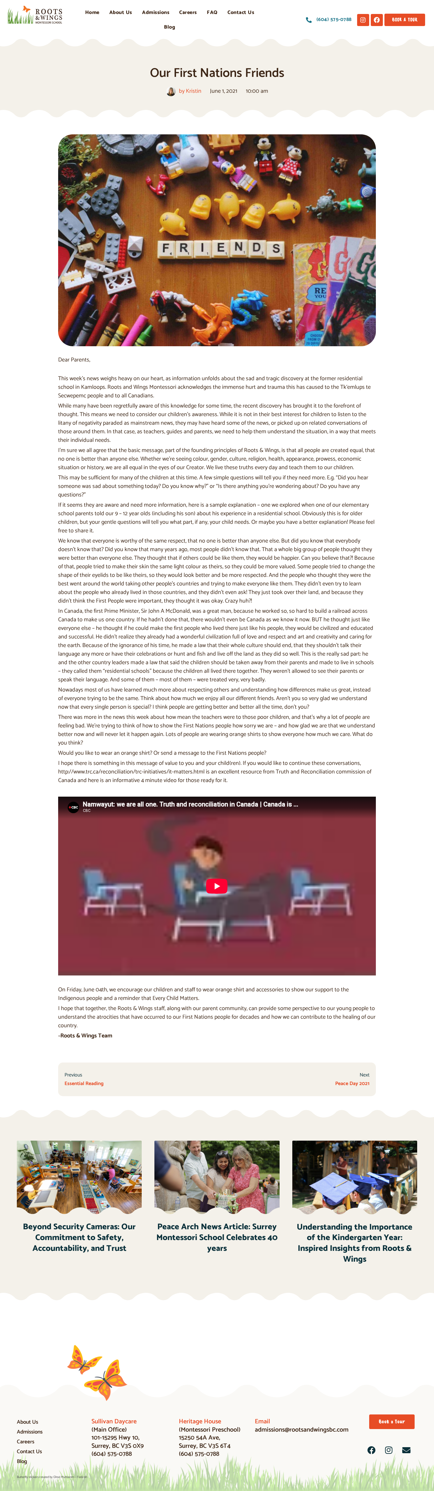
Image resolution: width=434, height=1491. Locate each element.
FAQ (212, 12)
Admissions (155, 12)
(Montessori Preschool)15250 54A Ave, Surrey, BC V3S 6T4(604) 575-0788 (210, 1437)
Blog (169, 27)
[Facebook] (377, 20)
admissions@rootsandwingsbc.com (302, 1425)
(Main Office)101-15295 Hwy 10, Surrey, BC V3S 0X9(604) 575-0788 (118, 1437)
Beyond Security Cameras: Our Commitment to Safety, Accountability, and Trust (79, 1237)
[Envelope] (406, 1450)
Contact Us (240, 12)
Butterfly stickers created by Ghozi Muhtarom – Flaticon (52, 1477)
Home (92, 12)
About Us (120, 12)
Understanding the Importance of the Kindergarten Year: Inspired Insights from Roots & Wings (354, 1243)
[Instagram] (363, 20)
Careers (188, 12)
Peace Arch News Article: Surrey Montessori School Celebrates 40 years (217, 1237)
